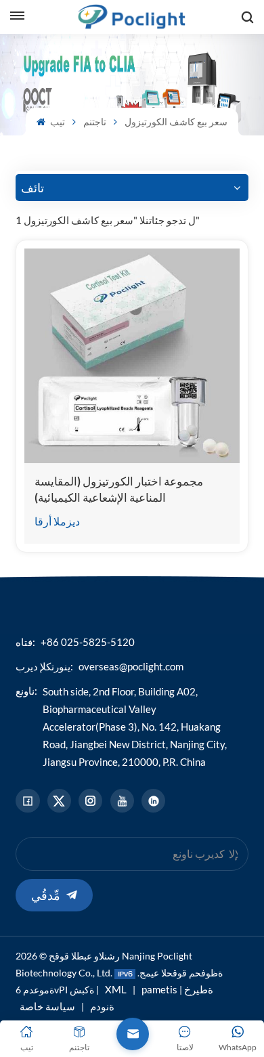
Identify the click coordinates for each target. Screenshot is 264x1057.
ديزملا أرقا (57, 521)
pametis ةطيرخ (177, 989)
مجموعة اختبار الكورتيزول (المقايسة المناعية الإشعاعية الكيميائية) (119, 489)
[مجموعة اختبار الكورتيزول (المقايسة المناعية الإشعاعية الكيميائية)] (131, 356)
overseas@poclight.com (131, 666)
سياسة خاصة (47, 1006)
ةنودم (102, 1006)
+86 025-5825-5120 (88, 642)
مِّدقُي (45, 895)
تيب (56, 121)
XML (116, 989)
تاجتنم (94, 121)
